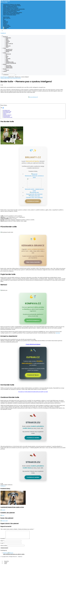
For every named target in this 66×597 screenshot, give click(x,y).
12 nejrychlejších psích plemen (33, 344)
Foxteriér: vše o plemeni (8, 512)
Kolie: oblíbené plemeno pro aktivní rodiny (13, 554)
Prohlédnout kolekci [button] (33, 201)
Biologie (7, 51)
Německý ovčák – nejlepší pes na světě (34, 190)
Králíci (7, 60)
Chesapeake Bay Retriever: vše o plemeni (11, 4)
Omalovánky (8, 37)
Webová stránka (4, 545)
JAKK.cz (5, 23)
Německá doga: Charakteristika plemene (11, 13)
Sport (7, 44)
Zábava (7, 40)
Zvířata (4, 52)
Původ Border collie (7, 111)
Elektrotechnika (6, 16)
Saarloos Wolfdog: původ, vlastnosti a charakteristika (14, 9)
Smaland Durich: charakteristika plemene (11, 10)
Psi (3, 19)
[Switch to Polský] (5, 28)
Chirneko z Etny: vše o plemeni (34, 197)
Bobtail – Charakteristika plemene (10, 6)
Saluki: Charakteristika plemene (9, 14)
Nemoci (4, 113)
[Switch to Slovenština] (6, 27)
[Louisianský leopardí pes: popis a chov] (13, 504)
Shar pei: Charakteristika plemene (10, 11)
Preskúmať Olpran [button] (33, 375)
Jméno (2, 540)
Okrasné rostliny (9, 66)
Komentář (3, 538)
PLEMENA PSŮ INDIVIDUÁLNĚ (13, 78)
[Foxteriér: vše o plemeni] (3, 509)
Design (7, 42)
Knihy (7, 38)
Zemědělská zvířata (10, 61)
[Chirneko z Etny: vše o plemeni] (34, 196)
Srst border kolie (6, 116)
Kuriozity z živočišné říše (11, 63)
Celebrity (5, 71)
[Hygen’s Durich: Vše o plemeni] (4, 520)
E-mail (2, 543)
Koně (7, 59)
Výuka (4, 48)
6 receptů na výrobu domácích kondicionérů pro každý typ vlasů (33, 391)
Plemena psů (8, 53)
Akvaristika (8, 58)
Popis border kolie (7, 112)
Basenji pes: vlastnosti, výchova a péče (34, 176)
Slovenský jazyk (9, 49)
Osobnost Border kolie (7, 117)
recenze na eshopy (7, 26)
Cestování (8, 41)
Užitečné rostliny (9, 67)
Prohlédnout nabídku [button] (33, 437)
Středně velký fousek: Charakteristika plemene (12, 12)
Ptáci (7, 57)
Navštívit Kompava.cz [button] (33, 320)
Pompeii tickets (6, 25)
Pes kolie (58, 332)
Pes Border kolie (6, 110)
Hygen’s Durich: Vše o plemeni (10, 523)
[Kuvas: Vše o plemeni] (2, 515)
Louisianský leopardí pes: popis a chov (12, 507)
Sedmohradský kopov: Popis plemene (10, 7)
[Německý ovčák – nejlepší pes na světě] (34, 187)
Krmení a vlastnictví (7, 114)
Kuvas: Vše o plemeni (7, 518)
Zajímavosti (5, 21)
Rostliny (5, 64)
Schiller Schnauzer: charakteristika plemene (12, 5)
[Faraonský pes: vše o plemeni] (34, 192)
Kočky (7, 56)
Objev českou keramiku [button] (33, 262)
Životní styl (5, 22)
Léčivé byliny (8, 65)
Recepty (4, 68)
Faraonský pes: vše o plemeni (34, 194)
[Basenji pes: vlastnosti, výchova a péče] (34, 174)
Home (2, 76)
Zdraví (4, 20)
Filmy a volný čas (6, 18)
